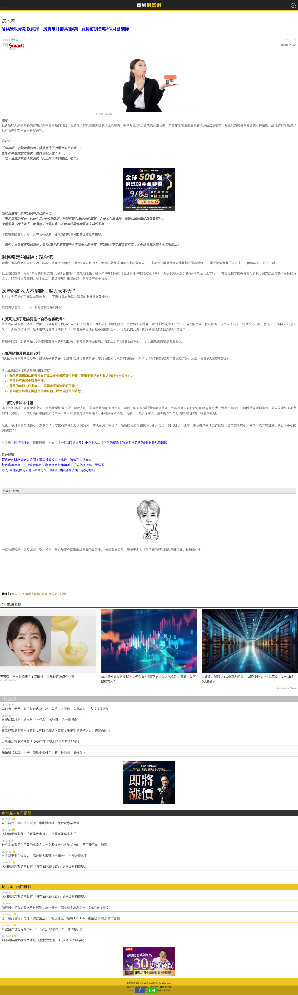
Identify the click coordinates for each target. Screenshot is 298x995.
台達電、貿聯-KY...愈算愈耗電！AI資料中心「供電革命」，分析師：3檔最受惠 (249, 679)
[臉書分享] (141, 990)
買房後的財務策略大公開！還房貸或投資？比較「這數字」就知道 (47, 460)
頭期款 (36, 593)
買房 (14, 593)
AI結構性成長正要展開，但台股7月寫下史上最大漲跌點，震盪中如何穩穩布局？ (148, 679)
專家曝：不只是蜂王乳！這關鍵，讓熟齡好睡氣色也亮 (37, 676)
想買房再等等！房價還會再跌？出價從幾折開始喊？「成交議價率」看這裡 (53, 465)
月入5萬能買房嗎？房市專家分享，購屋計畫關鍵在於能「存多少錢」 (49, 470)
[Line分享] (153, 990)
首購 (44, 593)
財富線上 (13, 49)
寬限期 (53, 593)
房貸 (21, 593)
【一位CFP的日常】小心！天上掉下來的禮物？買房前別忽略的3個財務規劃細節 (112, 442)
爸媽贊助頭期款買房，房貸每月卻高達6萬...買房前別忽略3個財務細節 (65, 29)
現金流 (62, 593)
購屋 (28, 593)
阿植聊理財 (22, 442)
